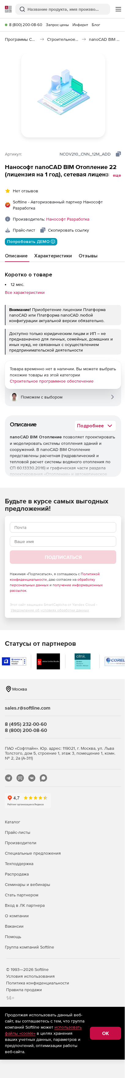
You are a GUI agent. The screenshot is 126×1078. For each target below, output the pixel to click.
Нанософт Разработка (67, 219)
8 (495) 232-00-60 (26, 724)
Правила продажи (24, 989)
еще (117, 175)
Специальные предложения (33, 853)
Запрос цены (57, 24)
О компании (17, 915)
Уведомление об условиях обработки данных (50, 610)
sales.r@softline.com (27, 707)
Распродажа (17, 874)
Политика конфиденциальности (37, 982)
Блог (96, 24)
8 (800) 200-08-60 (25, 24)
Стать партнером (21, 894)
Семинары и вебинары (27, 884)
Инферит (80, 24)
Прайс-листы (17, 832)
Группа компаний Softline (29, 947)
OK (105, 1033)
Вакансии (14, 926)
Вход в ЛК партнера (25, 905)
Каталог (12, 821)
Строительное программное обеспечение (52, 381)
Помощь (13, 936)
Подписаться (63, 557)
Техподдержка (19, 863)
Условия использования (30, 976)
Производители (20, 842)
